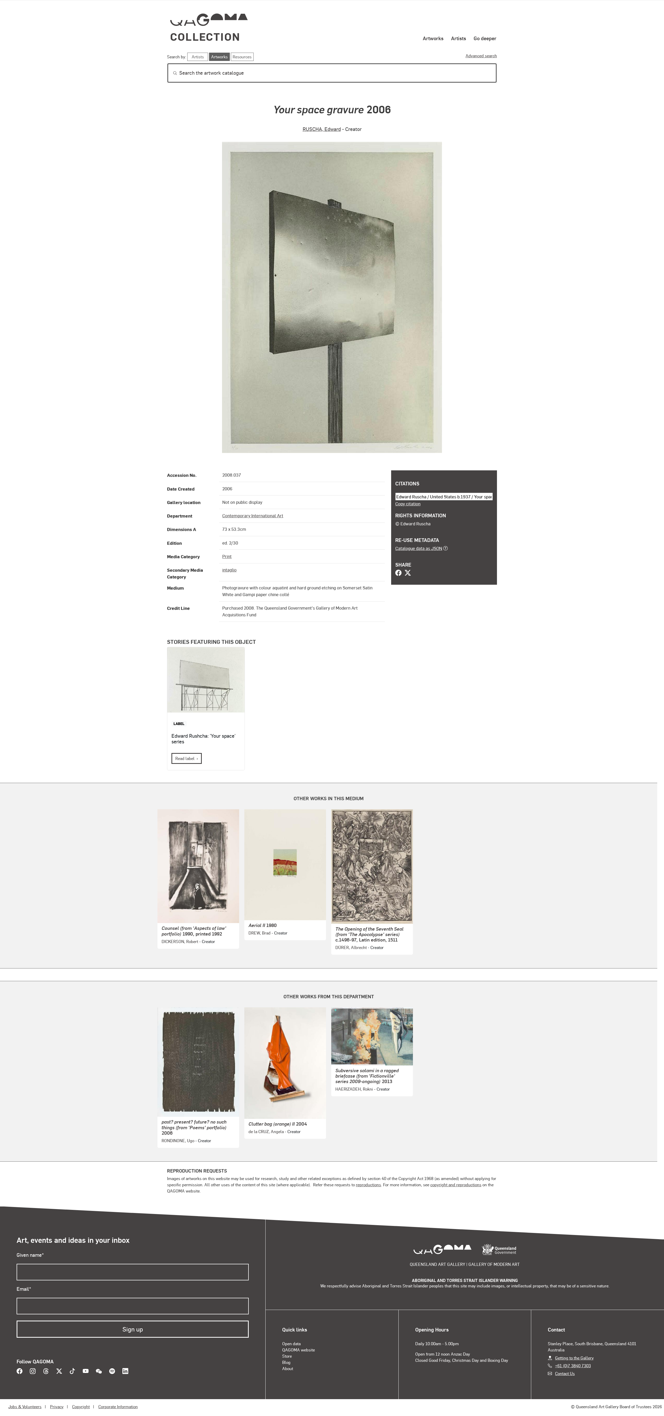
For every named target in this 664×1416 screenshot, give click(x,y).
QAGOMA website (298, 1349)
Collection (205, 36)
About (287, 1368)
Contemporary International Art (252, 515)
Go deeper (485, 38)
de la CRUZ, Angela (266, 1131)
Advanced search (481, 55)
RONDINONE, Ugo (178, 1140)
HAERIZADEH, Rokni (354, 1089)
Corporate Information (118, 1406)
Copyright (81, 1406)
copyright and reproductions (455, 1184)
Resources (242, 56)
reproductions (368, 1184)
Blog (286, 1362)
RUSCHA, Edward (322, 129)
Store (287, 1356)
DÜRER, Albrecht (351, 947)
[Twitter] (408, 573)
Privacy (57, 1406)
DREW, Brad (259, 933)
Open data (291, 1343)
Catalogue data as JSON (418, 548)
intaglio (229, 570)
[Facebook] (398, 573)
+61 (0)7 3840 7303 (573, 1365)
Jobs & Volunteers (25, 1406)
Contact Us (565, 1373)
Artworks (433, 38)
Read (185, 758)
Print (227, 556)
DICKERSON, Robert (180, 941)
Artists (458, 38)
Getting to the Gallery (574, 1358)
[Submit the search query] (171, 73)
